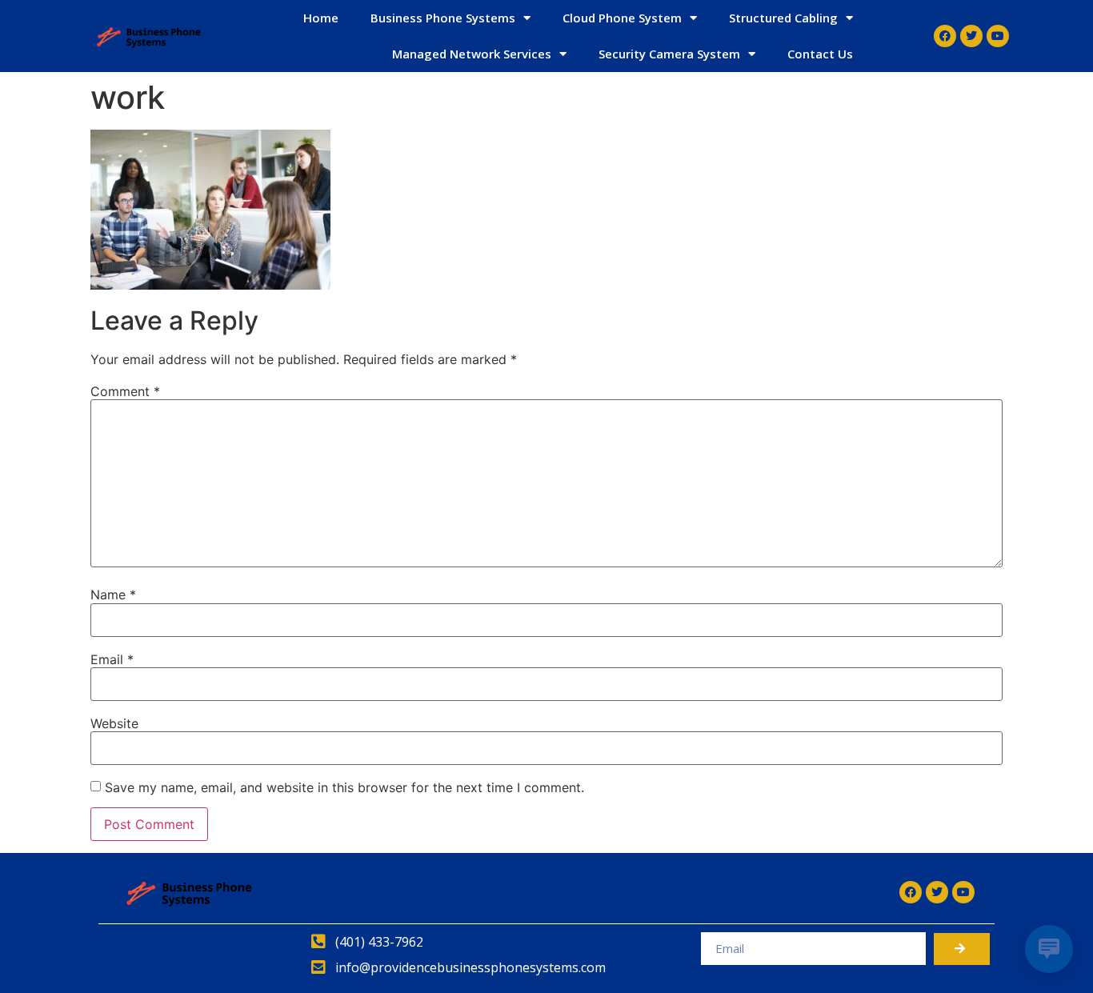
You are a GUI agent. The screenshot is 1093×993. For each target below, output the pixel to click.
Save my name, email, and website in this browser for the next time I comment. (344, 787)
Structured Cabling (783, 18)
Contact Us (820, 54)
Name (113, 594)
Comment (125, 391)
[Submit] (962, 949)
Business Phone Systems (442, 18)
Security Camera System (669, 54)
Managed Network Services (471, 54)
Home (320, 18)
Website (114, 723)
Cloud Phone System (622, 18)
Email (112, 659)
